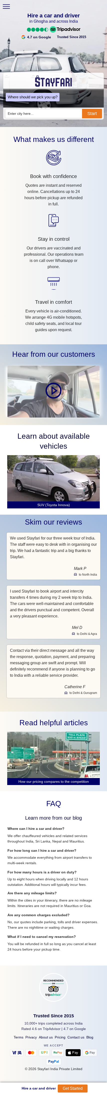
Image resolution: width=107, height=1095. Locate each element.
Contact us (75, 1037)
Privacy (31, 1037)
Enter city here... (21, 114)
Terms (18, 1037)
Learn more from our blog (53, 818)
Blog (89, 1037)
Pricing (60, 1037)
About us (46, 1037)
